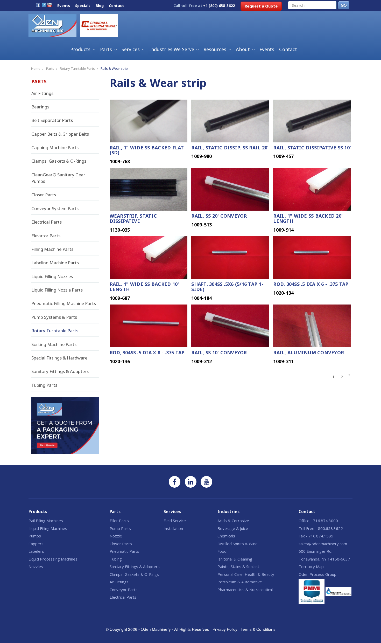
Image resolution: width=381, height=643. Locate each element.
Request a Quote (261, 6)
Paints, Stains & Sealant (238, 566)
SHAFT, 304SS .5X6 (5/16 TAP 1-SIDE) (227, 286)
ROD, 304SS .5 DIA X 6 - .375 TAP (310, 284)
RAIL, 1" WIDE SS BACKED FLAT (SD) (147, 150)
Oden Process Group (317, 574)
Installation (173, 528)
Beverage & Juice (232, 528)
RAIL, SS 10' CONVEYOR (219, 352)
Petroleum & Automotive (239, 581)
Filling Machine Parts (52, 249)
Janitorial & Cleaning (234, 559)
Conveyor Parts (124, 589)
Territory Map (311, 566)
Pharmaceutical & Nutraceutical (245, 589)
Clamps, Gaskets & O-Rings (58, 161)
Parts (106, 49)
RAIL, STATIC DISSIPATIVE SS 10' (312, 147)
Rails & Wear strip (114, 68)
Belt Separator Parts (52, 120)
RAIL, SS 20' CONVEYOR (219, 216)
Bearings (40, 107)
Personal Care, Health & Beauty (245, 574)
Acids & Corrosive (233, 520)
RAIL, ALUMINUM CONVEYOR (308, 352)
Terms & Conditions (258, 629)
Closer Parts (43, 195)
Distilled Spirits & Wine (237, 543)
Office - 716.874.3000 (318, 520)
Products (81, 49)
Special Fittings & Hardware (59, 358)
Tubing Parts (44, 385)
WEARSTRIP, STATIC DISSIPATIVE (133, 218)
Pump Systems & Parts (54, 317)
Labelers (36, 551)
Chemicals (226, 535)
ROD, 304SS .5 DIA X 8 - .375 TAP (147, 352)
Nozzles (36, 566)
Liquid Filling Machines (48, 528)
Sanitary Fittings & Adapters (60, 371)
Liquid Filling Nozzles (52, 276)
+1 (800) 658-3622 (219, 5)
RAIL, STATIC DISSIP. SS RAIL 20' (230, 147)
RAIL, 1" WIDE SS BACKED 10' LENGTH (144, 286)
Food (222, 551)
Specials (82, 5)
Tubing (116, 559)
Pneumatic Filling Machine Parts (63, 303)
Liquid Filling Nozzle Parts (57, 290)
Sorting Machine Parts (53, 344)
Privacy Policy (225, 629)
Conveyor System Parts (55, 208)
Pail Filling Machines (46, 520)
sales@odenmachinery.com (323, 543)
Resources (215, 49)
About (243, 49)
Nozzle (116, 535)
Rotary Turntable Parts (77, 68)
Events (63, 5)
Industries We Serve (172, 49)
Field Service (175, 520)
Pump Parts (120, 528)
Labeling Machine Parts (55, 263)
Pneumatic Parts (124, 551)
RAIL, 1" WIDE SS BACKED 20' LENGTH (308, 218)
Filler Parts (119, 520)
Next (349, 375)
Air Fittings (42, 93)
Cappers (36, 543)
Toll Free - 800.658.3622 (321, 528)
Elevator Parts (45, 236)
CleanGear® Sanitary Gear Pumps (58, 178)
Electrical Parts (46, 222)
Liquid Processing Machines (53, 559)
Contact (116, 5)
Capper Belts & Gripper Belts (60, 134)
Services (131, 49)
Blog (100, 5)
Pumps (35, 535)
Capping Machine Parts (55, 147)
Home (35, 68)
